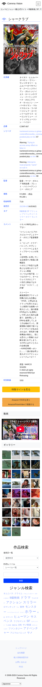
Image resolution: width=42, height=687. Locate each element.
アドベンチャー (28, 214)
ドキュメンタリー (28, 593)
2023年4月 (24, 206)
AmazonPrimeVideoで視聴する (21, 404)
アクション (14, 602)
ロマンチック (9, 607)
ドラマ (26, 597)
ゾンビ (22, 612)
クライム (18, 593)
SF (28, 211)
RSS (21, 667)
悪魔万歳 (14, 625)
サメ (30, 632)
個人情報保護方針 (21, 657)
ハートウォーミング (13, 612)
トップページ (21, 648)
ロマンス (9, 617)
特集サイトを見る (21, 389)
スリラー (29, 602)
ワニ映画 (8, 625)
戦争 (22, 607)
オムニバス (8, 593)
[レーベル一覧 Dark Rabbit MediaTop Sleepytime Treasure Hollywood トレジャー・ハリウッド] (21, 567)
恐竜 (20, 625)
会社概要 (21, 653)
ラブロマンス (20, 621)
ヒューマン (22, 616)
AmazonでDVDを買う (21, 400)
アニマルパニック (18, 633)
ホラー (29, 217)
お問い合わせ (21, 662)
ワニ (17, 607)
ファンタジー (15, 628)
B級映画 (23, 211)
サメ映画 (27, 625)
